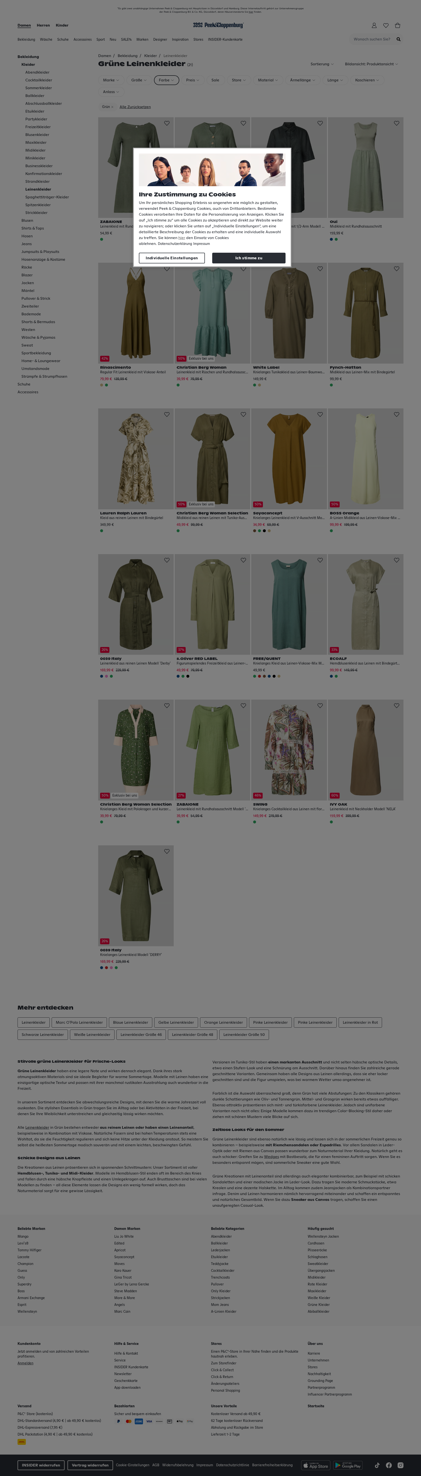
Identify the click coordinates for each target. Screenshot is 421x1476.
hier (181, 238)
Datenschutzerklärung (175, 244)
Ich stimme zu (248, 258)
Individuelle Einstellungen (172, 258)
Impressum (201, 244)
